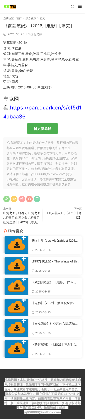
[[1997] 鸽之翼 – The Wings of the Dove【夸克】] (16, 266)
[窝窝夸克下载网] (9, 6)
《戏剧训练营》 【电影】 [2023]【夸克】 (54, 282)
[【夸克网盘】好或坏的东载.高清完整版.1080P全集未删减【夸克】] (16, 328)
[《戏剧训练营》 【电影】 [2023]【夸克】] (16, 286)
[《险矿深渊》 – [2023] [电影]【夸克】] (16, 349)
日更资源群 (42, 128)
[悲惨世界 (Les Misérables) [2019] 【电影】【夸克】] (16, 245)
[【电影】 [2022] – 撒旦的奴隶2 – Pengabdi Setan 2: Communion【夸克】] (16, 307)
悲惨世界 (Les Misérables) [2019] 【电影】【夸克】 (55, 241)
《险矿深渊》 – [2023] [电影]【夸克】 (55, 345)
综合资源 (36, 34)
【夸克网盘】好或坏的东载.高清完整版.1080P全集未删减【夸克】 (55, 324)
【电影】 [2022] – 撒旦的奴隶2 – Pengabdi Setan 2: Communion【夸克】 (56, 303)
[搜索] (73, 6)
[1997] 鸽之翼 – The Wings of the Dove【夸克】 (55, 261)
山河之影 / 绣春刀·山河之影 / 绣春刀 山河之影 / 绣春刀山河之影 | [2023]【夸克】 (22, 217)
